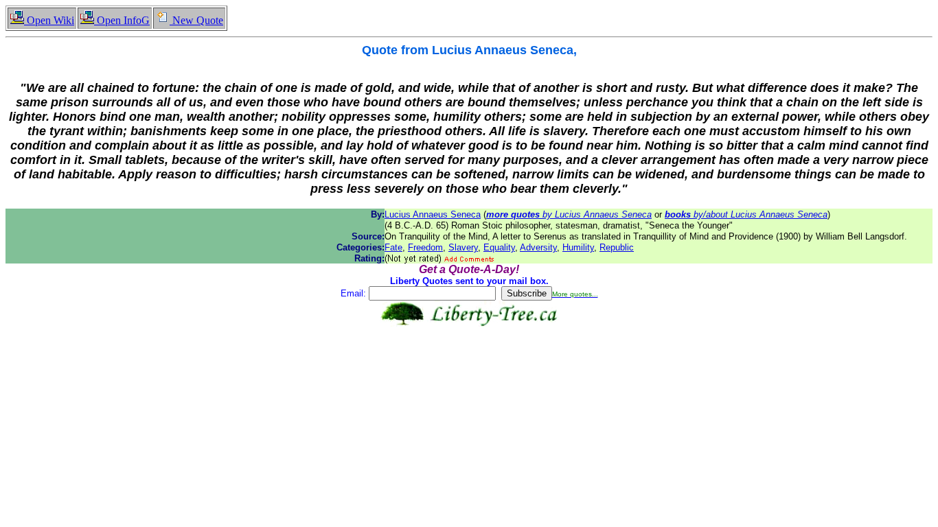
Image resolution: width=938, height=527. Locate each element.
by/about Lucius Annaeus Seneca (746, 214)
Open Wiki (49, 20)
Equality (499, 247)
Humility (578, 247)
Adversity (538, 247)
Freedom (425, 247)
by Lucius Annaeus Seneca (569, 214)
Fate (393, 247)
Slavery (463, 247)
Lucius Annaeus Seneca (433, 214)
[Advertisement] (469, 370)
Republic (616, 247)
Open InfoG (122, 20)
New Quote (196, 20)
